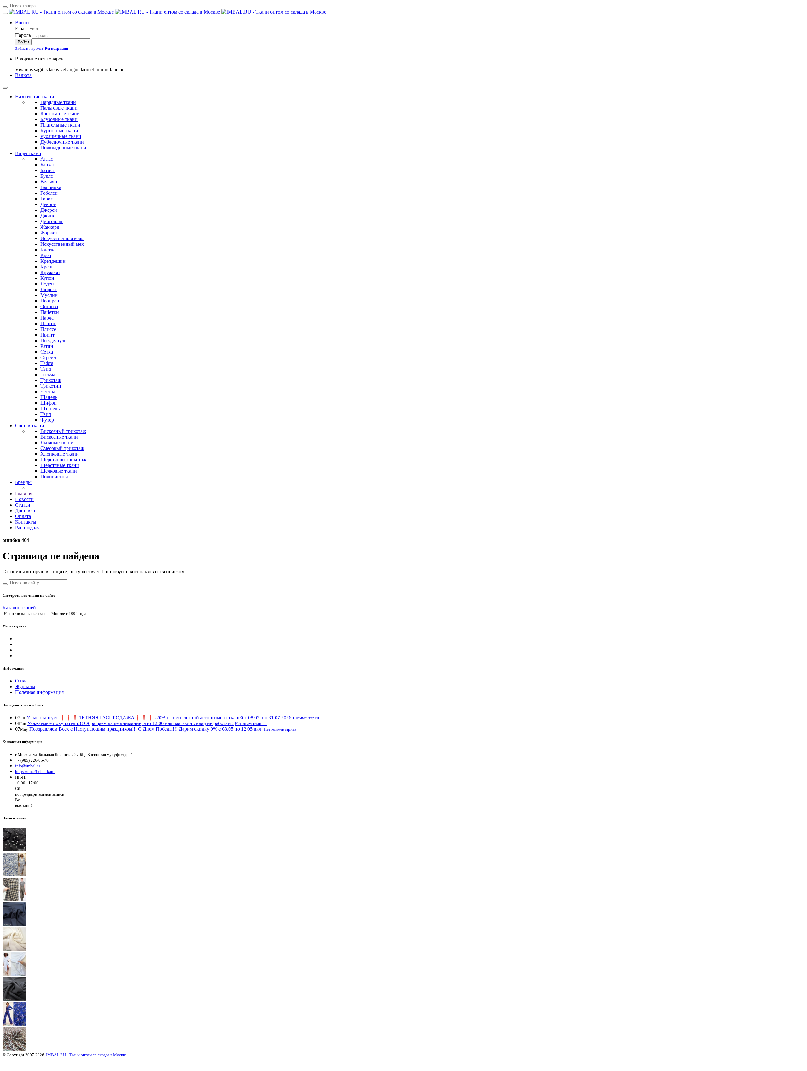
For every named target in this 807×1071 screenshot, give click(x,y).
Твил (45, 414)
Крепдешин (53, 261)
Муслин (49, 295)
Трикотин (50, 386)
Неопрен (49, 300)
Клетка (47, 249)
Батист (47, 170)
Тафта (46, 363)
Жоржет (48, 232)
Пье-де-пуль (53, 340)
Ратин (46, 346)
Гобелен (49, 193)
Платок (48, 323)
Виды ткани (28, 153)
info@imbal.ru (27, 765)
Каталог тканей (19, 607)
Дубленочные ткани (62, 142)
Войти (22, 22)
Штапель (50, 408)
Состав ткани (29, 425)
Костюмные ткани (60, 113)
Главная (23, 493)
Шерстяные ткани (59, 465)
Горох (46, 198)
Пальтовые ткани (59, 108)
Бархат (47, 164)
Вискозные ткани (59, 437)
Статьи (22, 505)
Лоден (47, 283)
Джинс (47, 215)
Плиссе (48, 329)
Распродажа (28, 527)
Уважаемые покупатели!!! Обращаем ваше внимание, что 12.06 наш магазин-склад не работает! (130, 723)
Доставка (25, 510)
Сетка (46, 351)
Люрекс (48, 289)
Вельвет (49, 181)
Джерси (48, 210)
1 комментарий (306, 718)
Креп (45, 255)
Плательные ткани (60, 125)
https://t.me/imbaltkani (35, 771)
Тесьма (47, 374)
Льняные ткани (56, 442)
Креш (46, 266)
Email (21, 28)
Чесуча (47, 391)
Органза (49, 306)
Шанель (48, 397)
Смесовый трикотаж (62, 448)
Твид (45, 368)
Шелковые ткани (58, 471)
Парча (47, 317)
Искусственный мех (62, 244)
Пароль (23, 35)
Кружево (50, 272)
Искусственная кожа (62, 238)
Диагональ (51, 221)
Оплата (23, 516)
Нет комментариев (251, 723)
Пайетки (49, 312)
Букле (46, 176)
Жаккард (49, 227)
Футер (47, 420)
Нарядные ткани (58, 102)
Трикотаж (50, 380)
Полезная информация (39, 692)
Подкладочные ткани (63, 147)
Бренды (23, 482)
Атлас (46, 159)
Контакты (25, 522)
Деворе (48, 204)
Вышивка (50, 187)
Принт (47, 334)
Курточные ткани (59, 130)
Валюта (23, 75)
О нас (21, 680)
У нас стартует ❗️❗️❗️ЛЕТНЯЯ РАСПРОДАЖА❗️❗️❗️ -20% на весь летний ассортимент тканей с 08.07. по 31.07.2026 (158, 717)
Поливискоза (54, 476)
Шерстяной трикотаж (63, 459)
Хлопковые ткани (59, 454)
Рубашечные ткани (60, 136)
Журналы (25, 686)
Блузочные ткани (59, 119)
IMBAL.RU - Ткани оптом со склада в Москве (86, 1054)
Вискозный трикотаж (63, 431)
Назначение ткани (34, 96)
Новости (24, 499)
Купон (47, 278)
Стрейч (48, 357)
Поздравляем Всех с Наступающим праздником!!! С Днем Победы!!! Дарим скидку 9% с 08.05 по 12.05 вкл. (146, 729)
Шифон (48, 403)
